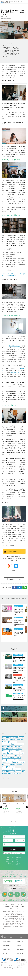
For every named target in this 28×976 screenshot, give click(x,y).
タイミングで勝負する (10, 54)
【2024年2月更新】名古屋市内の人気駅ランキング (18, 634)
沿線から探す (6, 936)
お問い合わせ (20, 953)
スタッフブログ (20, 949)
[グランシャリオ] (20, 798)
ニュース (5, 953)
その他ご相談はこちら (14, 551)
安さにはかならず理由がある (12, 50)
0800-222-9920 (8, 967)
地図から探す (25, 936)
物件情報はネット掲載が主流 (12, 48)
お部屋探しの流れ (7, 949)
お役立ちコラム (20, 941)
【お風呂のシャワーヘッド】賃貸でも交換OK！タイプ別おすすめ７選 (19, 680)
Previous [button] (1, 807)
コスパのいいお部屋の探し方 (12, 53)
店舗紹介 (19, 945)
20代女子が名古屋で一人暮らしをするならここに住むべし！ (19, 689)
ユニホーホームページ (6, 969)
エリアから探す (15, 936)
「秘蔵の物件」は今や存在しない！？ (13, 47)
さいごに (5, 56)
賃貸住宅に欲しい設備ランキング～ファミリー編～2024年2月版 (18, 612)
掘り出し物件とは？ (8, 46)
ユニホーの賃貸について (8, 941)
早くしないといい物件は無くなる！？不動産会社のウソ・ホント (19, 697)
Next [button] (27, 807)
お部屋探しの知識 (7, 18)
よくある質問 (6, 945)
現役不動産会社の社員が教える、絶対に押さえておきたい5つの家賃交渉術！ (19, 659)
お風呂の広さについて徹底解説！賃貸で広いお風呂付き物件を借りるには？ (19, 669)
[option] (12, 622)
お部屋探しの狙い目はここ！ (10, 52)
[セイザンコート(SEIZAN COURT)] (8, 798)
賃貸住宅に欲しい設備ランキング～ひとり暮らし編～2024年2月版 (19, 623)
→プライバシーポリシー (19, 969)
